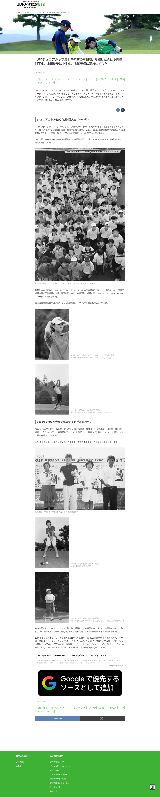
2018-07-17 (40, 72)
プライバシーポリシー (59, 775)
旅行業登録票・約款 (58, 779)
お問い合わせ (55, 770)
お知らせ (53, 791)
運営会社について (57, 762)
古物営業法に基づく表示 (59, 783)
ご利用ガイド (55, 787)
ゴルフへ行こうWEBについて (61, 766)
